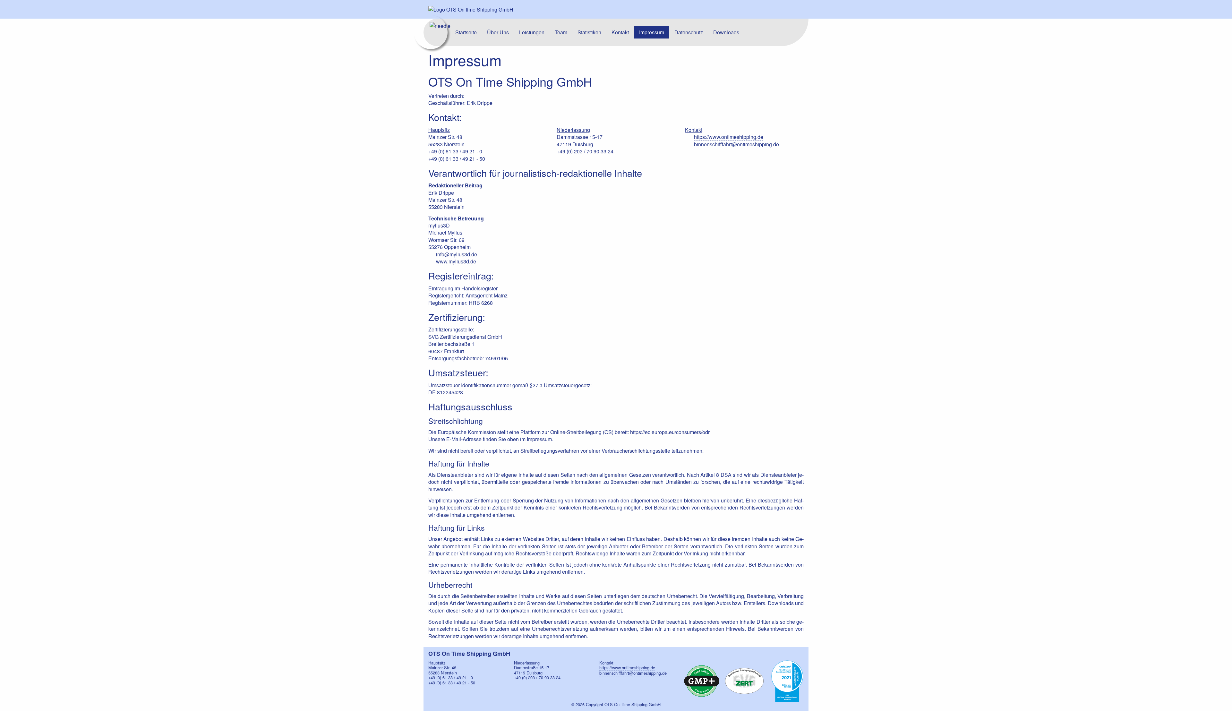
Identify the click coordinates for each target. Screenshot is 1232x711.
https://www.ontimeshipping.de (728, 137)
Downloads (726, 32)
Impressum (651, 32)
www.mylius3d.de (456, 261)
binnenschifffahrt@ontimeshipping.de (736, 144)
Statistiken (589, 32)
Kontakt (620, 32)
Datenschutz (688, 32)
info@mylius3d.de (456, 254)
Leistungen (531, 32)
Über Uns (498, 32)
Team (561, 32)
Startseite (466, 32)
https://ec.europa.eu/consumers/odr (670, 432)
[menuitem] (466, 32)
